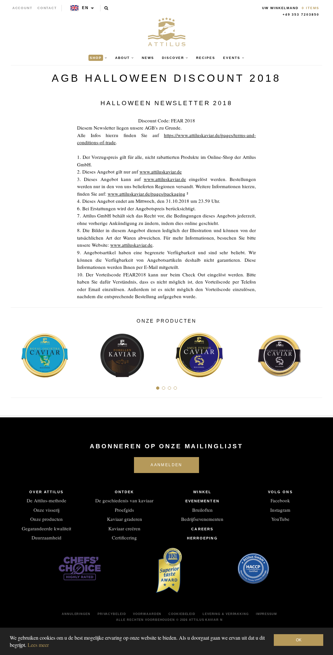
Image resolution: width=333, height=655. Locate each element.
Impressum (266, 614)
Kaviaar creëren (124, 528)
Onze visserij (46, 510)
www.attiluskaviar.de (161, 171)
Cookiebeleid (181, 614)
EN (85, 8)
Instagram (280, 510)
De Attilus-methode (46, 500)
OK (298, 640)
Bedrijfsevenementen (202, 519)
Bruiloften (202, 510)
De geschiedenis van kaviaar (124, 500)
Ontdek (124, 492)
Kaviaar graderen (124, 519)
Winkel (202, 492)
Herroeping (202, 538)
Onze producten (46, 519)
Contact (47, 8)
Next (315, 352)
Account (22, 8)
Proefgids (124, 510)
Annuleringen (76, 614)
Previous (18, 352)
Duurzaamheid (46, 537)
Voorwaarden (147, 614)
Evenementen (202, 501)
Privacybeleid (112, 614)
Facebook (280, 500)
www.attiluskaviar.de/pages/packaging (146, 193)
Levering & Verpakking (226, 614)
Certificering (124, 537)
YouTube (280, 519)
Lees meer (38, 644)
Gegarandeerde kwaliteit (46, 528)
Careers (202, 529)
